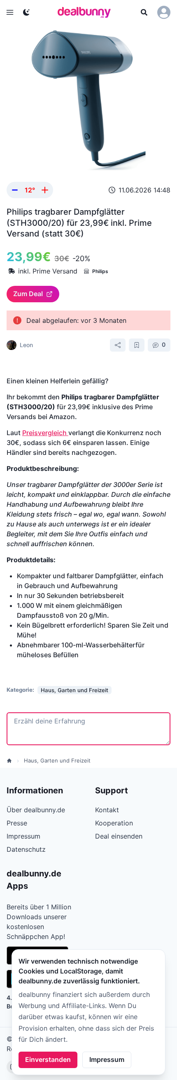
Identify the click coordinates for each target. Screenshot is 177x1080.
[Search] (144, 12)
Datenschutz (26, 849)
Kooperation (114, 823)
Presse (17, 823)
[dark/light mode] (26, 12)
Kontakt (107, 810)
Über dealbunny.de (36, 810)
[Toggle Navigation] (10, 12)
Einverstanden (48, 1059)
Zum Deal (28, 294)
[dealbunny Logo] (87, 12)
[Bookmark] (136, 345)
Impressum (106, 1059)
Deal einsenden (118, 836)
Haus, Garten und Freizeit (57, 760)
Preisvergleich (45, 433)
